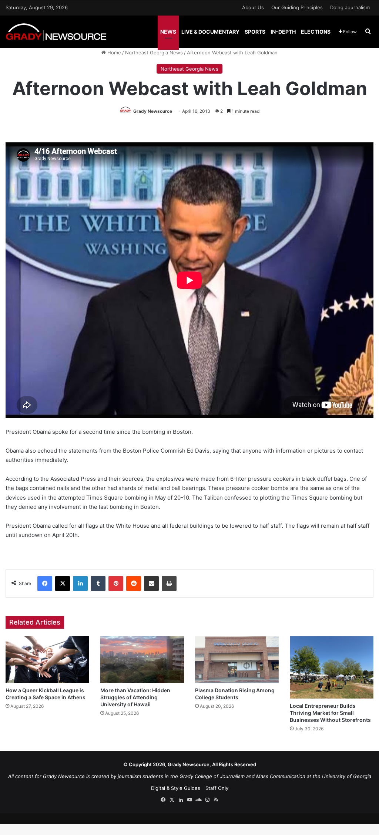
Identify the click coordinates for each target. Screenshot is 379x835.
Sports (255, 31)
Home (113, 52)
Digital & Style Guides (175, 788)
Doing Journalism (350, 7)
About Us (253, 7)
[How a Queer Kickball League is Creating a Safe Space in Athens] (47, 659)
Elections (316, 31)
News (168, 31)
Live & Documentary (210, 31)
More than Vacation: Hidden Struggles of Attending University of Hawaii (135, 697)
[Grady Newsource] (56, 32)
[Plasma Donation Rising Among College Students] (237, 659)
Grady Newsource (152, 111)
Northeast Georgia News (154, 52)
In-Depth (283, 31)
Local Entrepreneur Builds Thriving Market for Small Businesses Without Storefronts (330, 713)
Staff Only (216, 788)
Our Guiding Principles (297, 7)
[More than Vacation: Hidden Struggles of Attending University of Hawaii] (142, 659)
